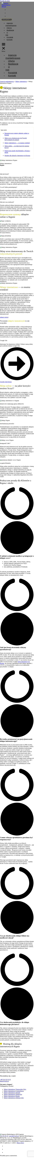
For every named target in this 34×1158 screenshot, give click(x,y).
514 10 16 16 (4, 1136)
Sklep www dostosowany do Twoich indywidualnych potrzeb (16, 139)
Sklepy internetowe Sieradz (12, 1093)
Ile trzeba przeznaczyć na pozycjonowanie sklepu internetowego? (16, 740)
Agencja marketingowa (10, 24)
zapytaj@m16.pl (14, 1136)
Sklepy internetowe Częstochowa (14, 1091)
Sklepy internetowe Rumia (12, 1096)
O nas (6, 34)
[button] (3, 47)
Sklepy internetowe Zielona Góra (14, 1098)
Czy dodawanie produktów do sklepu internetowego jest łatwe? (14, 1023)
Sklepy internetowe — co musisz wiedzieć (17, 143)
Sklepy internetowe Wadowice (13, 1094)
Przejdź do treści (5, 1)
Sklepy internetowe (21, 81)
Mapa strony (20, 1143)
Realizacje (10, 30)
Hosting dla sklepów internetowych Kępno (17, 155)
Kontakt (10, 40)
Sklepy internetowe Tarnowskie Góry (15, 1089)
